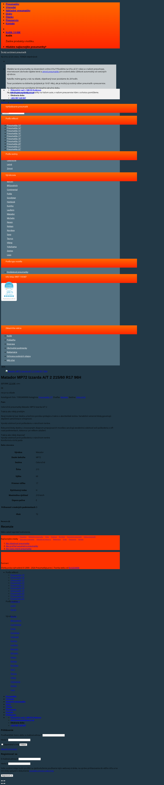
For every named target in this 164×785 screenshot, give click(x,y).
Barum (10, 181)
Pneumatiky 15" (14, 130)
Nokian (10, 226)
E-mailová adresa (9, 759)
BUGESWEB (74, 567)
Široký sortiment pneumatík (13, 52)
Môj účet (11, 360)
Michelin (11, 218)
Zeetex (10, 250)
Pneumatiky (12, 4)
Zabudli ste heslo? (9, 749)
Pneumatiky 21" (14, 146)
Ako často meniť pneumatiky (18, 548)
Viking (9, 242)
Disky (9, 13)
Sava (9, 234)
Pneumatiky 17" (16, 102)
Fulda (9, 193)
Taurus (10, 238)
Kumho (10, 206)
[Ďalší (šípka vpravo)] (4, 783)
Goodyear (11, 197)
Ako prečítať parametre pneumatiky (22, 546)
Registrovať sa (7, 775)
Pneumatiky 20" (14, 144)
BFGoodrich (12, 185)
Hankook (11, 202)
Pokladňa (11, 340)
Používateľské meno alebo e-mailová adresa (21, 735)
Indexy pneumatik (90, 537)
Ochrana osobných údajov (19, 356)
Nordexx (11, 230)
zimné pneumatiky (50, 71)
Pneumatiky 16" (14, 133)
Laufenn (10, 210)
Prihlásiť (23, 745)
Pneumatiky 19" (14, 141)
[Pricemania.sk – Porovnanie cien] (28, 563)
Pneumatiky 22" (14, 149)
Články (10, 17)
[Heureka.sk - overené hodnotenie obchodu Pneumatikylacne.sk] (9, 300)
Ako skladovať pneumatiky (17, 543)
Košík (9, 336)
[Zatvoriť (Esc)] (2, 780)
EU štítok (62, 537)
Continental (12, 189)
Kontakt (10, 23)
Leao (9, 255)
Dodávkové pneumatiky (17, 272)
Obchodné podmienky (17, 348)
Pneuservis (12, 20)
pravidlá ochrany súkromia (41, 771)
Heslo (4, 739)
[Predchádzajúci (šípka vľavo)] (2, 783)
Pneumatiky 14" (14, 128)
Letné (9, 164)
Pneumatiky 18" (14, 138)
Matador (11, 214)
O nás (65, 539)
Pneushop (23, 537)
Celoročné (11, 160)
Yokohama (12, 246)
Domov (4, 102)
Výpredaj (11, 7)
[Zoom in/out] (4, 780)
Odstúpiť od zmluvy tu (43, 539)
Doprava (11, 344)
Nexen (10, 222)
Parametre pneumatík (74, 537)
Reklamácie (12, 352)
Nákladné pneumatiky (18, 10)
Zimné (10, 168)
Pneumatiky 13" (14, 125)
